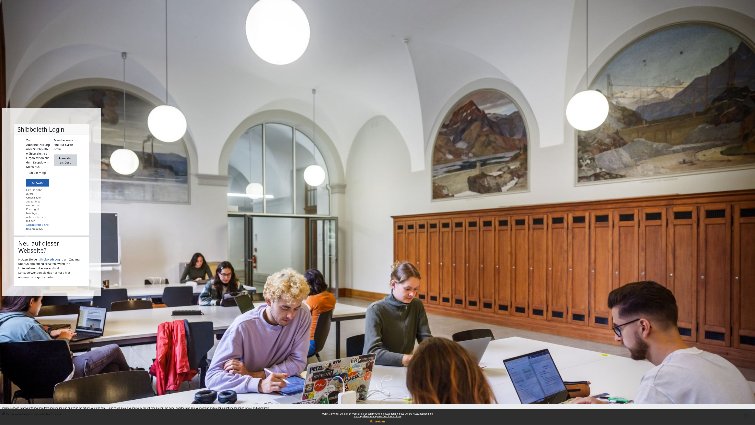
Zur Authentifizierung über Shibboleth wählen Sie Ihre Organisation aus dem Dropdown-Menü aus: (38, 153)
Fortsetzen (377, 421)
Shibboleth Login (50, 259)
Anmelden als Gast (65, 160)
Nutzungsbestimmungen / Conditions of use (377, 416)
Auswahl (37, 183)
